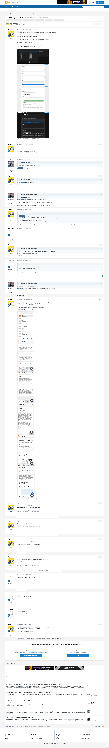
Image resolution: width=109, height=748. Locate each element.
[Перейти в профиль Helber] (88, 686)
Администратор (84, 732)
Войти (93, 2)
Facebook (58, 734)
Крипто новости (8, 732)
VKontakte (58, 735)
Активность (36, 6)
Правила (42, 6)
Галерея (12, 9)
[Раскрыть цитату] (19, 162)
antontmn (11, 228)
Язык (43, 743)
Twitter (57, 732)
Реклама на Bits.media (85, 734)
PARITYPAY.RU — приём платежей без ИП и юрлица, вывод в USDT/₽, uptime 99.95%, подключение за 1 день (29, 692)
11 (11, 40)
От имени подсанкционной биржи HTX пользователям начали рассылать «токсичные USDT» (26, 709)
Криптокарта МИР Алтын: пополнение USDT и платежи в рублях (20, 717)
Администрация (34, 734)
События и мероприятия (85, 738)
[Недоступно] (33, 56)
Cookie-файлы (64, 743)
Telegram (57, 737)
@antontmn (20, 288)
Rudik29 (11, 594)
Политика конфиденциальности (53, 743)
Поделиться (89, 23)
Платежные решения (19, 688)
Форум (13, 6)
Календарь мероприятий (10, 735)
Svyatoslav (15, 23)
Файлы (32, 737)
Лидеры (36, 9)
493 (12, 170)
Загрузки (29, 6)
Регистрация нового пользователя (31, 655)
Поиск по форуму (34, 735)
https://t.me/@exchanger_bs (38, 307)
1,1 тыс (11, 239)
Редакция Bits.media (85, 735)
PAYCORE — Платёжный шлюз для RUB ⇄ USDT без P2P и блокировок (21, 700)
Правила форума (34, 732)
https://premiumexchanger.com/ (46, 230)
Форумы (7, 9)
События (23, 6)
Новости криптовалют (18, 713)
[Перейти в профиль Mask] (88, 711)
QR (64, 746)
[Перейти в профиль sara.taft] (88, 703)
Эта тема (98, 6)
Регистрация (100, 2)
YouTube (57, 738)
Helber (92, 685)
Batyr (11, 159)
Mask (92, 710)
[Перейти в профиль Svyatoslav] (7, 24)
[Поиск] (102, 7)
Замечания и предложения (36, 738)
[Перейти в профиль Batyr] (11, 164)
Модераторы (19, 9)
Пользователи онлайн (28, 9)
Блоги (18, 6)
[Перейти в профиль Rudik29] (11, 598)
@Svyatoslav (20, 168)
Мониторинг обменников (10, 734)
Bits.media (8, 6)
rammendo (27, 570)
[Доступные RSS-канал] (103, 726)
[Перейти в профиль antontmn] (11, 233)
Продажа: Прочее (22, 24)
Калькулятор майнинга (10, 737)
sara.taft (92, 702)
